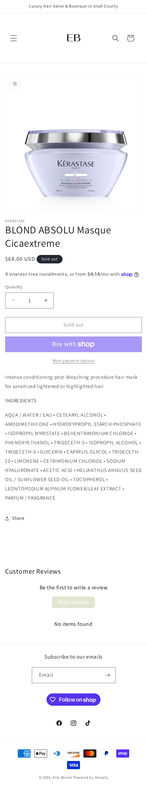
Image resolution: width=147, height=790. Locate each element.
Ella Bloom (62, 777)
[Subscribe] (107, 675)
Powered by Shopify (90, 777)
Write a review (73, 602)
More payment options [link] (74, 360)
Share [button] (18, 518)
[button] (13, 38)
